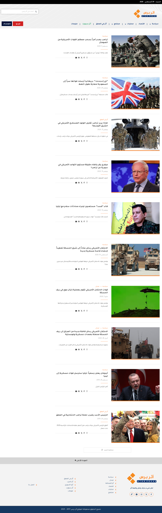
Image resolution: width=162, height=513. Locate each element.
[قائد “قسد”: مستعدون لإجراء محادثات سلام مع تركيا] (135, 218)
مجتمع (117, 24)
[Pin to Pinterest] (79, 58)
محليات (130, 24)
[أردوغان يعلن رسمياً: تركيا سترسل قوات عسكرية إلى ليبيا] (135, 385)
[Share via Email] (76, 58)
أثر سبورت (86, 24)
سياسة (155, 24)
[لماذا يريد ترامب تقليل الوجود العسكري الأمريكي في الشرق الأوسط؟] (135, 135)
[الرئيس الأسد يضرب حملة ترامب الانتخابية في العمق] (135, 427)
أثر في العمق (101, 24)
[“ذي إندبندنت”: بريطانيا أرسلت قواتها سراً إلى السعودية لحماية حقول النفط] (135, 93)
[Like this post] (87, 58)
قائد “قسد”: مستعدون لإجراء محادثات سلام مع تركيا (82, 207)
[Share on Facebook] (84, 58)
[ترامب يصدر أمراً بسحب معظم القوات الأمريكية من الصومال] (135, 51)
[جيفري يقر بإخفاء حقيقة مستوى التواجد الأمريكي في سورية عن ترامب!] (135, 176)
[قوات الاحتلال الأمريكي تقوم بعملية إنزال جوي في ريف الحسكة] (135, 302)
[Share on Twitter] (81, 58)
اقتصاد (142, 24)
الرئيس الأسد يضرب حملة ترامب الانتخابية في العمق (82, 415)
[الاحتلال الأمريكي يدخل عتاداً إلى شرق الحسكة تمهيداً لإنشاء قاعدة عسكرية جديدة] (135, 260)
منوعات (74, 24)
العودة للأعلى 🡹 (81, 461)
